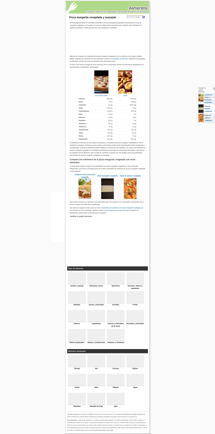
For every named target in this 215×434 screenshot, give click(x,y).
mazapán (125, 95)
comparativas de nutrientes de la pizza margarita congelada (120, 208)
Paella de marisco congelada (130, 176)
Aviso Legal (110, 430)
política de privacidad (99, 430)
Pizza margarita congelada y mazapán (92, 17)
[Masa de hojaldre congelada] (107, 198)
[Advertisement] (107, 41)
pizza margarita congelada (101, 95)
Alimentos (138, 8)
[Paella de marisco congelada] (130, 198)
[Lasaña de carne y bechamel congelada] (84, 198)
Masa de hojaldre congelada (107, 176)
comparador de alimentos (119, 59)
